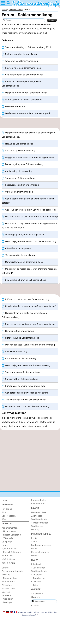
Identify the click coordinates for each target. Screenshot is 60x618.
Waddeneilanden (39, 519)
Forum (34, 548)
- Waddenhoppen (39, 522)
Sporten (6, 592)
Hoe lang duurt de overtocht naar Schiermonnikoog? (31, 216)
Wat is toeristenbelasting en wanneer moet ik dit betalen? (28, 200)
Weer (4, 519)
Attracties (7, 585)
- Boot (34, 541)
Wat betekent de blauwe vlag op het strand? (27, 392)
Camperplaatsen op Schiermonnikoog (24, 262)
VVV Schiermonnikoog (16, 351)
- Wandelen (7, 599)
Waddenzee (37, 526)
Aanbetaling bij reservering (18, 171)
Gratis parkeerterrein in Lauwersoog (23, 99)
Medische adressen (41, 545)
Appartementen (10, 528)
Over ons (35, 597)
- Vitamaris (7, 538)
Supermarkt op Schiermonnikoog (21, 379)
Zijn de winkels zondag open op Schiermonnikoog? (30, 306)
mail (45, 33)
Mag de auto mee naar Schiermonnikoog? (26, 92)
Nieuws (35, 555)
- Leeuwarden (38, 567)
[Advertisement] (30, 123)
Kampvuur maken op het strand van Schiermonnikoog (21, 83)
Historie (35, 529)
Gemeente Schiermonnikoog (19, 331)
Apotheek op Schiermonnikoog (20, 358)
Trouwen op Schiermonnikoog (20, 178)
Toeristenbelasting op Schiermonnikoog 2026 (28, 47)
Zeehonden (37, 515)
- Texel (34, 585)
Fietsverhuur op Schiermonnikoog (22, 337)
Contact (35, 605)
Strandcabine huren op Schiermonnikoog (25, 280)
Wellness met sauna (15, 106)
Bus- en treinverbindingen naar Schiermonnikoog (30, 324)
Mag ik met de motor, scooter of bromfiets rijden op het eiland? (29, 271)
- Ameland (36, 574)
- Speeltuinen (8, 588)
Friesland (36, 564)
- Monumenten (9, 578)
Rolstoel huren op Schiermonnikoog (23, 68)
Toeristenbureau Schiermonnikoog (22, 372)
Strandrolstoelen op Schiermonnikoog (24, 74)
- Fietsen (6, 595)
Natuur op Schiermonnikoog (19, 143)
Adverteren (37, 593)
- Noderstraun (9, 531)
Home (5, 500)
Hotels (5, 545)
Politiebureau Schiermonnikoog (21, 54)
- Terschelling (38, 578)
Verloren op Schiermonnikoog (20, 255)
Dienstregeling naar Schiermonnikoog (24, 164)
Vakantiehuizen (9, 548)
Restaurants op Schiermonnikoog (22, 185)
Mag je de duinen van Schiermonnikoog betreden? (30, 157)
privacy (36, 612)
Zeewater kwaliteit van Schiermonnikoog (25, 399)
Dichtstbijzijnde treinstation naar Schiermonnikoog (30, 241)
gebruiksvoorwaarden (25, 612)
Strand (5, 567)
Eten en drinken (39, 500)
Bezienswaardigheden (13, 571)
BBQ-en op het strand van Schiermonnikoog (27, 299)
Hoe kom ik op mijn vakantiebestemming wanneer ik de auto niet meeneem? (29, 225)
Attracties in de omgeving (18, 248)
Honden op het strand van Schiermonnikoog (27, 406)
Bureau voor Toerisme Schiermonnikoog (25, 386)
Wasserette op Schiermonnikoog (21, 61)
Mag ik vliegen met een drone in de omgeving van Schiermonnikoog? (28, 134)
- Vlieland (36, 581)
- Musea (6, 574)
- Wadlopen (7, 602)
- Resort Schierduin (11, 534)
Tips (4, 512)
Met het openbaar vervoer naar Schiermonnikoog (30, 344)
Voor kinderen (9, 515)
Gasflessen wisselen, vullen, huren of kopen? (27, 113)
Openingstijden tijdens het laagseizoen (25, 234)
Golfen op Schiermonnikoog (19, 191)
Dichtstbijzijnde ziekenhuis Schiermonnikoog (27, 365)
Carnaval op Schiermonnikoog (20, 150)
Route (34, 538)
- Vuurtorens (8, 581)
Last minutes (8, 559)
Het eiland (7, 509)
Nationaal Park (38, 512)
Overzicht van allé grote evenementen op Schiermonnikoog (24, 315)
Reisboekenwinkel (40, 552)
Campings (7, 541)
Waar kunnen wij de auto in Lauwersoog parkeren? (30, 209)
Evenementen (38, 503)
